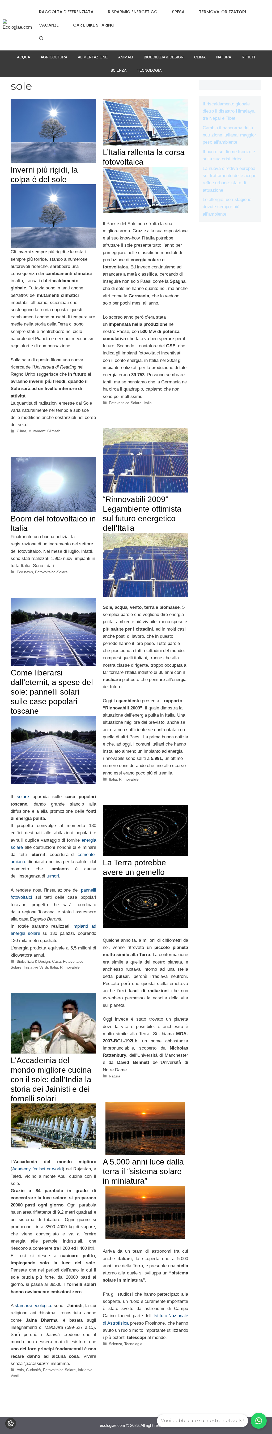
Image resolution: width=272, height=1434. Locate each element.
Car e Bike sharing (93, 25)
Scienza (118, 70)
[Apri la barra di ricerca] (41, 38)
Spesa (178, 12)
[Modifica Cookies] (10, 1423)
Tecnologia (149, 70)
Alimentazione (93, 57)
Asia (20, 1370)
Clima (200, 57)
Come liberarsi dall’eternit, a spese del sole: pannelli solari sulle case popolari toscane (52, 691)
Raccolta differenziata (66, 12)
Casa (56, 961)
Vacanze (49, 25)
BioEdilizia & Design (164, 57)
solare (23, 796)
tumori (52, 876)
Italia (148, 403)
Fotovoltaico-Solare (125, 403)
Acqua (23, 57)
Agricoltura (54, 57)
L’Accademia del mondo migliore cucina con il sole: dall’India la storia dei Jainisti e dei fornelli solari (51, 1079)
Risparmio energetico (133, 12)
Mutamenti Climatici (44, 431)
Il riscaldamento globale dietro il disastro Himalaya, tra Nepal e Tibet (229, 111)
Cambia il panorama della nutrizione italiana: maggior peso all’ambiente (229, 135)
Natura (223, 57)
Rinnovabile (129, 779)
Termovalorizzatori (222, 12)
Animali (125, 57)
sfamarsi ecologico (33, 1305)
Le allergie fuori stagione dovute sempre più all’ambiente (227, 206)
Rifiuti (248, 57)
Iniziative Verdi (36, 967)
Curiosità (33, 1370)
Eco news (25, 572)
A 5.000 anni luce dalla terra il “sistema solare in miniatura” (143, 1171)
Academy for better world (37, 1168)
